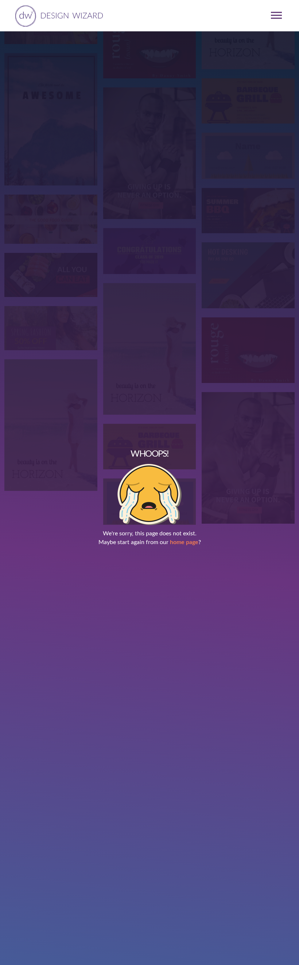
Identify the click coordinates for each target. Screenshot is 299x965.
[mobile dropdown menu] (276, 15)
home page (184, 542)
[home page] (58, 15)
